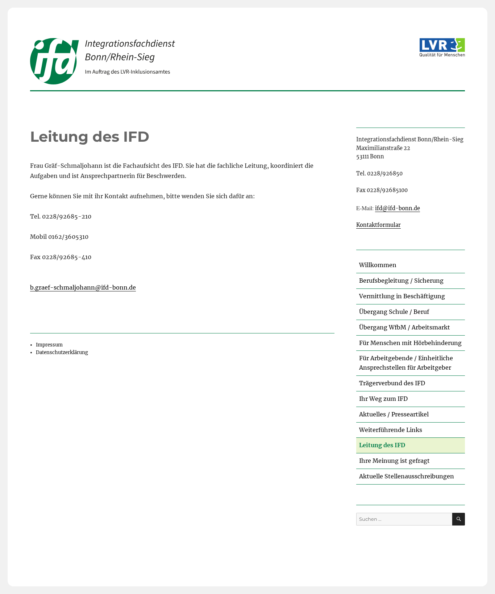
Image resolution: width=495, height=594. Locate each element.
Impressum (49, 345)
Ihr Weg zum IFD (383, 398)
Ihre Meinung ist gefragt (394, 460)
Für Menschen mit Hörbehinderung (410, 342)
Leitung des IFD (382, 445)
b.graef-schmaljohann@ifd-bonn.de (83, 287)
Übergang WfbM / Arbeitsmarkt (404, 327)
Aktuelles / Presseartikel (394, 414)
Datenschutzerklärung (62, 352)
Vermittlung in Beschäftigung (402, 296)
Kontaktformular (378, 225)
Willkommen (377, 265)
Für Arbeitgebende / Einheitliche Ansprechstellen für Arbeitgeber (406, 362)
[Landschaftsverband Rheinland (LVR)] (442, 47)
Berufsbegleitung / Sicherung (401, 280)
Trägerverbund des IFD (392, 383)
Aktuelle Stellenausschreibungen (406, 476)
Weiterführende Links (390, 429)
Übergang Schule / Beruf (394, 311)
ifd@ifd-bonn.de (397, 208)
